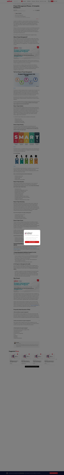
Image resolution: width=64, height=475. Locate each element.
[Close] (39, 231)
